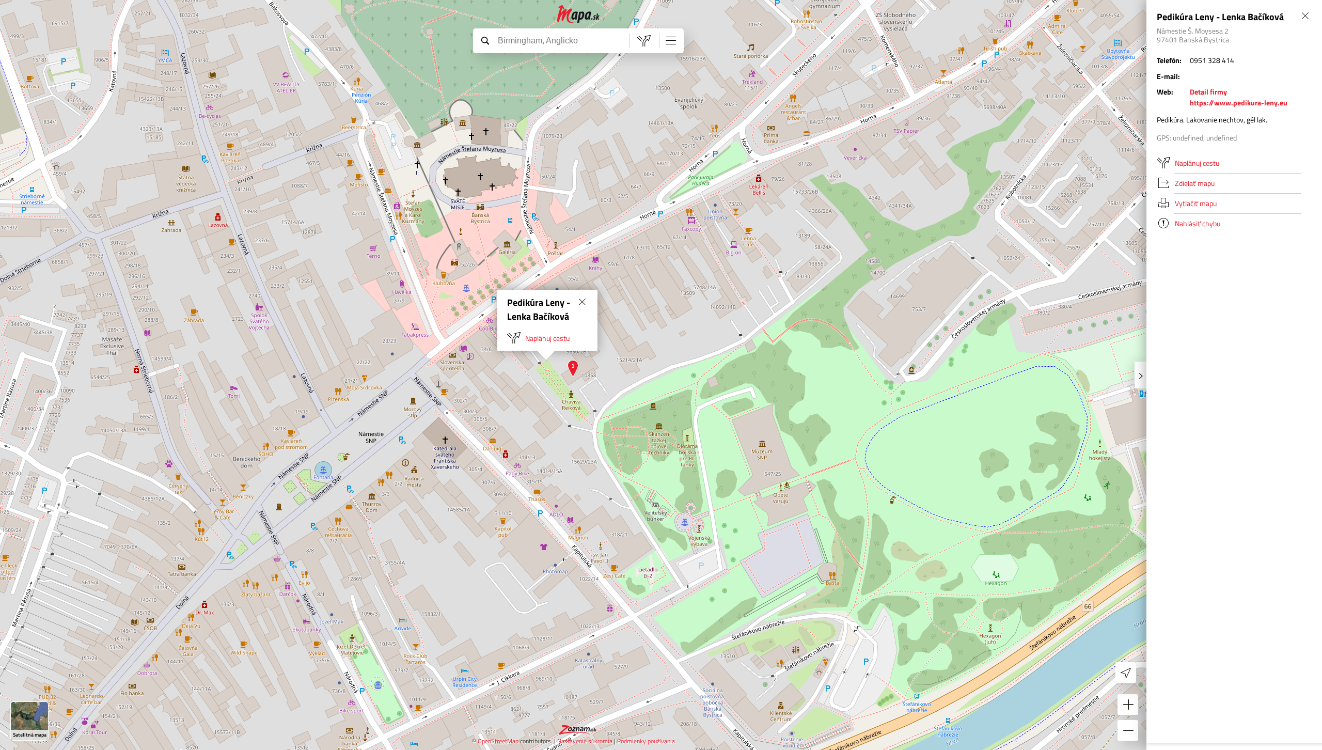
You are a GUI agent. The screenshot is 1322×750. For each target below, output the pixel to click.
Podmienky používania (646, 741)
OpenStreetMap (498, 741)
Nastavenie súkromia (584, 741)
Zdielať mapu (1195, 183)
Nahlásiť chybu (1197, 223)
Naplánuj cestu (547, 338)
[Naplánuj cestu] (644, 41)
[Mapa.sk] (578, 14)
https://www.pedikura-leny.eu (1238, 102)
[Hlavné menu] (671, 40)
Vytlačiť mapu (1196, 203)
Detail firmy (1208, 91)
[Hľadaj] (485, 40)
